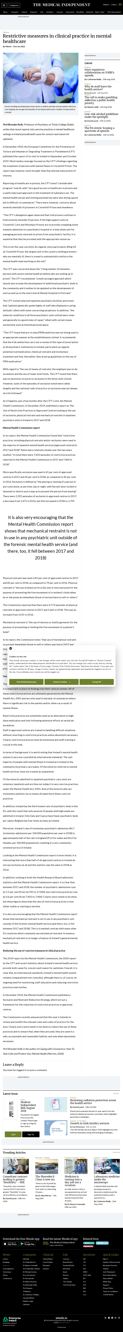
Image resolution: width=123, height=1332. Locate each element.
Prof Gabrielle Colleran (31, 1269)
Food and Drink (68, 1265)
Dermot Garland (64, 1322)
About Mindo (108, 1278)
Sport (65, 1272)
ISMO (85, 1272)
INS (84, 1288)
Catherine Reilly (94, 79)
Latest (15, 1158)
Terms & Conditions (110, 1291)
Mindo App (107, 1282)
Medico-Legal (28, 1301)
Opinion (82, 1158)
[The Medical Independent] (61, 5)
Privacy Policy (108, 1288)
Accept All (96, 682)
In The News (81, 1121)
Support (106, 1285)
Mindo (8, 46)
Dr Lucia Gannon (29, 1275)
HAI (84, 1291)
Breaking (6, 1262)
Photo (5, 1275)
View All (115, 1093)
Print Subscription (110, 1275)
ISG (84, 1269)
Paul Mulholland (78, 1127)
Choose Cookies (60, 682)
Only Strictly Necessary (26, 682)
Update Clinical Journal (111, 1262)
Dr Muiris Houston (30, 1282)
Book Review (68, 1262)
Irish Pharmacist (109, 1272)
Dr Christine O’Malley (31, 1295)
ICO (84, 1295)
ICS (84, 1282)
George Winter (28, 1298)
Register (106, 5)
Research (46, 1265)
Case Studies (48, 1262)
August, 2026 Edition (56, 1245)
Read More (116, 1152)
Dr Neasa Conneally (71, 1158)
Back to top (62, 1327)
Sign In (105, 1259)
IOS (84, 1285)
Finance (66, 1275)
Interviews (7, 1272)
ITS (84, 1265)
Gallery (65, 1278)
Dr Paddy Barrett (29, 1262)
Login (13, 1134)
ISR (84, 1259)
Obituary (26, 1304)
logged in (21, 1070)
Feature (46, 1269)
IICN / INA (87, 1275)
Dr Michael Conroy (30, 1272)
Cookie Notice (108, 1294)
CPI (84, 1262)
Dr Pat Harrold (28, 1278)
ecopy (23, 1100)
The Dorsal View (69, 1285)
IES (84, 1278)
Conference (7, 1278)
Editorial (26, 1259)
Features (6, 32)
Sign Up (31, 1134)
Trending (21, 1158)
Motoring (38, 1158)
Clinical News (48, 1259)
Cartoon (66, 1259)
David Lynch (91, 93)
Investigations (8, 1269)
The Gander (67, 1282)
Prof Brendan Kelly (30, 1285)
